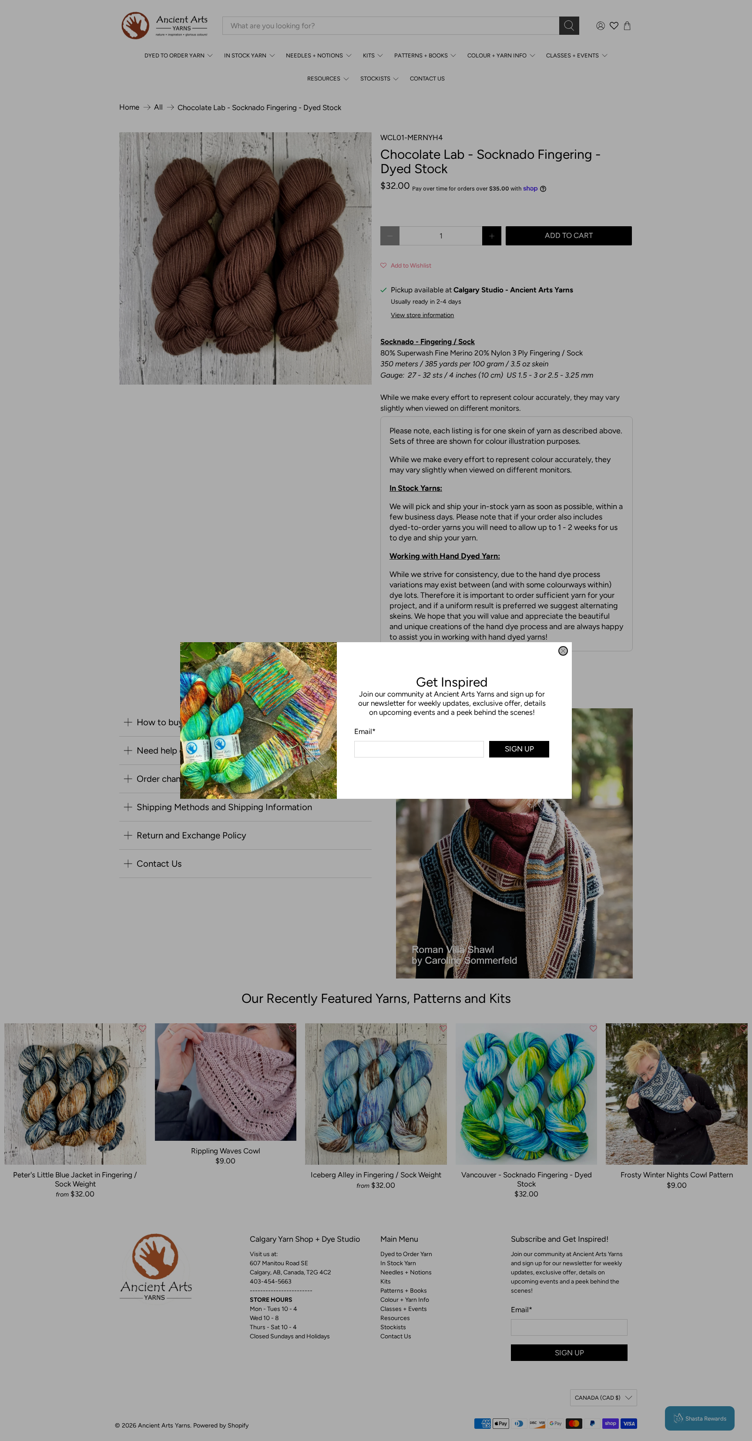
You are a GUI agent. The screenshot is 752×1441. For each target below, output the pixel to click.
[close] (563, 651)
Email (365, 731)
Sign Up (519, 748)
